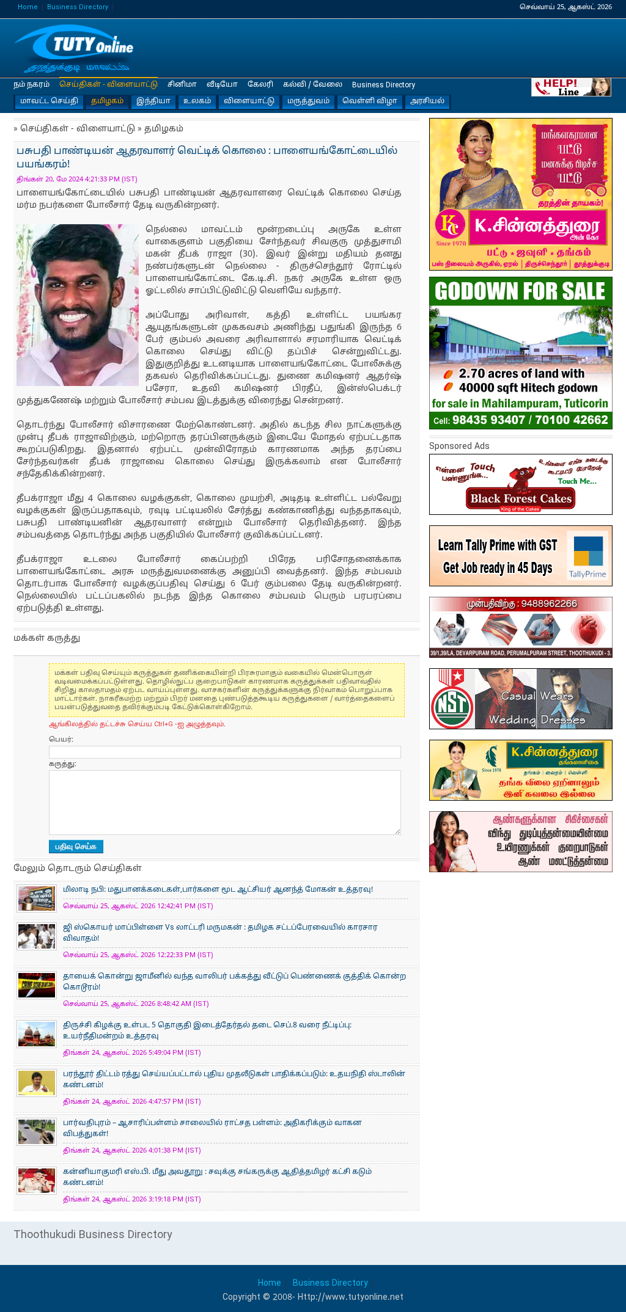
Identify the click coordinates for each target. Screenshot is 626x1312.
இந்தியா (153, 101)
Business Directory (77, 7)
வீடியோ (222, 85)
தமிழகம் (107, 101)
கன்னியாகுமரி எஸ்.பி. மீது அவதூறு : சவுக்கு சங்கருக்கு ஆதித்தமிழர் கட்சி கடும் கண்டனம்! (217, 1177)
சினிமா (182, 85)
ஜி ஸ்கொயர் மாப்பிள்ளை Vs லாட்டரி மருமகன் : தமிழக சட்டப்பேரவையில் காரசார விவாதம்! (220, 933)
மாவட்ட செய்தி (49, 101)
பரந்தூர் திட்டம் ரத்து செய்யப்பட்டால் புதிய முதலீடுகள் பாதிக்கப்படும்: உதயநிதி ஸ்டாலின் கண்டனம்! (234, 1080)
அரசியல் (427, 101)
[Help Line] (572, 86)
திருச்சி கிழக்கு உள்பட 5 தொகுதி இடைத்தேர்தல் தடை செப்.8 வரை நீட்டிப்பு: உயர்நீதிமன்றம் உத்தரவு (207, 1031)
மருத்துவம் (308, 101)
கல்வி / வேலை (312, 85)
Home (28, 7)
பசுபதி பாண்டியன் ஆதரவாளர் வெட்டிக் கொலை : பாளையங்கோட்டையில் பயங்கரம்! (74, 48)
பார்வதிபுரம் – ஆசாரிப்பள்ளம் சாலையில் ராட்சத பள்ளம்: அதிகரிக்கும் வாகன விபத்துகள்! (212, 1129)
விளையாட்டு (249, 101)
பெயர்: (61, 739)
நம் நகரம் (31, 85)
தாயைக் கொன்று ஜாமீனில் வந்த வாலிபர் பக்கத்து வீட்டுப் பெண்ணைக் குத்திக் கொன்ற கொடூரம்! (234, 982)
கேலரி (260, 85)
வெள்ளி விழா (369, 101)
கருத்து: (62, 764)
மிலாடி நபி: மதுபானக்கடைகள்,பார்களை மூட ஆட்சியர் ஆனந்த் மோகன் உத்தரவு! (218, 890)
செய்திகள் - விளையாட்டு (108, 85)
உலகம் (197, 101)
